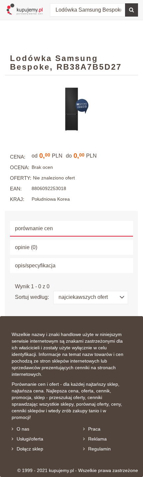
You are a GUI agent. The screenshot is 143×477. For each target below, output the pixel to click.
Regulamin (99, 448)
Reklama (97, 439)
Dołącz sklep (30, 448)
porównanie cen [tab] (34, 228)
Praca (94, 429)
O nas (23, 429)
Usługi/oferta (30, 439)
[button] (90, 297)
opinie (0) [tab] (26, 247)
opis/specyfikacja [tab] (35, 265)
